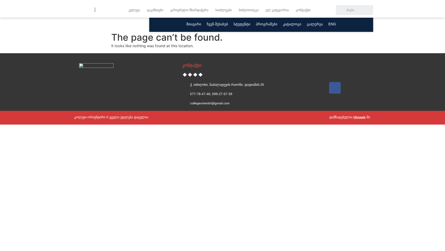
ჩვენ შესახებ (217, 24)
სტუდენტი (242, 24)
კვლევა (134, 10)
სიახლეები (223, 10)
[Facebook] (335, 88)
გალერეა (315, 24)
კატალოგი (292, 24)
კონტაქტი (303, 10)
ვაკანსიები (155, 10)
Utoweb (359, 117)
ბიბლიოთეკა (249, 10)
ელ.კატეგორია (277, 10)
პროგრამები (266, 24)
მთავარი (193, 24)
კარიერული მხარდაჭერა (189, 10)
